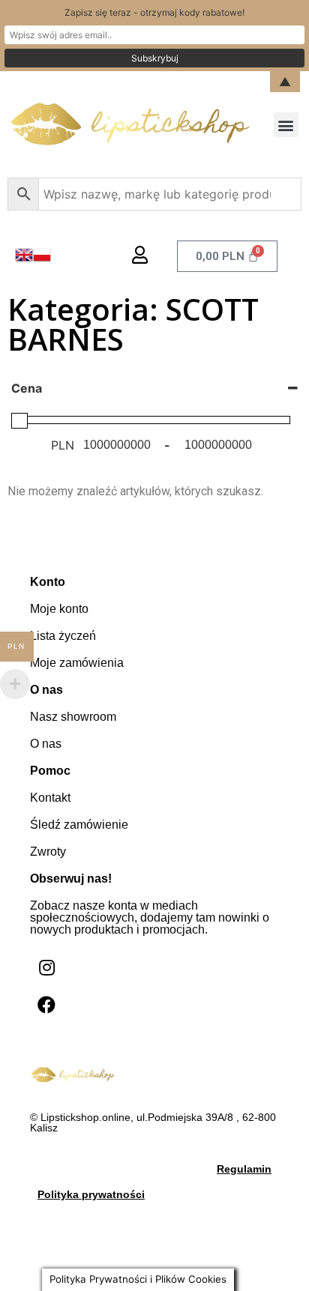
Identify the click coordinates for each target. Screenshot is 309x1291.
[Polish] (42, 259)
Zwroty (48, 851)
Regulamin (244, 1169)
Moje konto (59, 608)
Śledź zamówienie (79, 824)
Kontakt (50, 797)
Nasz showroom (73, 716)
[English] (24, 259)
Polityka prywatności (91, 1194)
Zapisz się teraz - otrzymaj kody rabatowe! (154, 12)
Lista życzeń (63, 635)
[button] (286, 124)
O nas (46, 743)
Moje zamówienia (77, 662)
